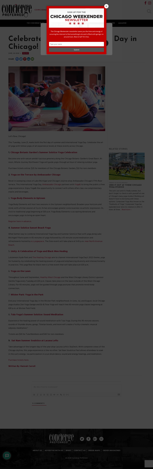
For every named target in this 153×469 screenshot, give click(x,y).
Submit (76, 50)
